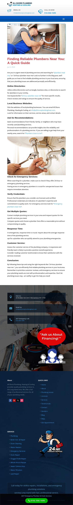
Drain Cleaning (16, 443)
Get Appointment (47, 423)
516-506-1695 (20, 320)
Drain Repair (15, 455)
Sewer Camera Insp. (18, 466)
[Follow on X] (17, 400)
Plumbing (14, 436)
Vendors (44, 411)
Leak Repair (15, 474)
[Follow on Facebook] (10, 400)
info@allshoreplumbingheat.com (43, 110)
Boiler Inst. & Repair (18, 440)
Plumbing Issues (47, 392)
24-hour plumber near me (31, 96)
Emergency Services (18, 451)
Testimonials (46, 404)
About (43, 388)
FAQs (43, 419)
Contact (44, 407)
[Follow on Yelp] (14, 400)
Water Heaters (16, 447)
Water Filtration (16, 470)
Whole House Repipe (18, 462)
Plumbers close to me (33, 133)
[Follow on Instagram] (21, 400)
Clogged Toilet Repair (18, 459)
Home (43, 385)
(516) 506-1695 (38, 500)
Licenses (44, 396)
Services (44, 400)
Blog (43, 415)
